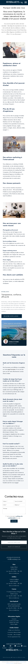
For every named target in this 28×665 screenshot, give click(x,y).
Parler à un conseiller (14, 546)
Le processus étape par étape (14, 632)
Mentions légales (14, 624)
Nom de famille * (19, 501)
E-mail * (5, 505)
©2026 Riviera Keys (7, 657)
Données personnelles (14, 620)
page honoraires (12, 369)
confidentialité (21, 661)
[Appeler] (21, 2)
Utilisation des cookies (14, 622)
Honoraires (14, 619)
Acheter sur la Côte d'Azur (14, 630)
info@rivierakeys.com (14, 559)
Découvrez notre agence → (12, 316)
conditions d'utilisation (10, 663)
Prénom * (5, 501)
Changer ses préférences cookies (18, 657)
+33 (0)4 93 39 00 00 (13, 558)
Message (5, 508)
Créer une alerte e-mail (14, 542)
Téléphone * (17, 505)
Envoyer (14, 521)
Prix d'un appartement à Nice (14, 637)
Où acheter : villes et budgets (14, 634)
